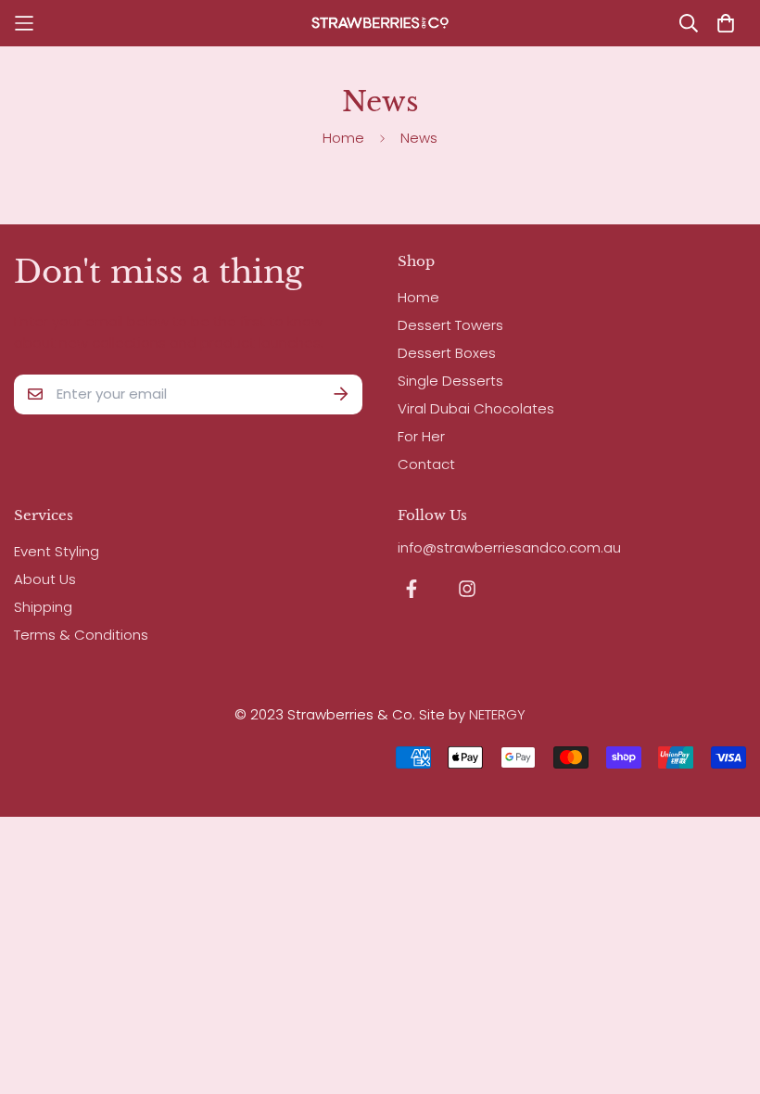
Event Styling (56, 551)
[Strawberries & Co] (380, 23)
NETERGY (497, 714)
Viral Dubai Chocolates (476, 408)
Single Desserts (450, 380)
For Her (421, 436)
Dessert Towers (450, 325)
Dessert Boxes (447, 353)
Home (343, 137)
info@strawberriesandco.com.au (509, 547)
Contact (426, 464)
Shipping (43, 607)
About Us (45, 579)
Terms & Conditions (81, 634)
